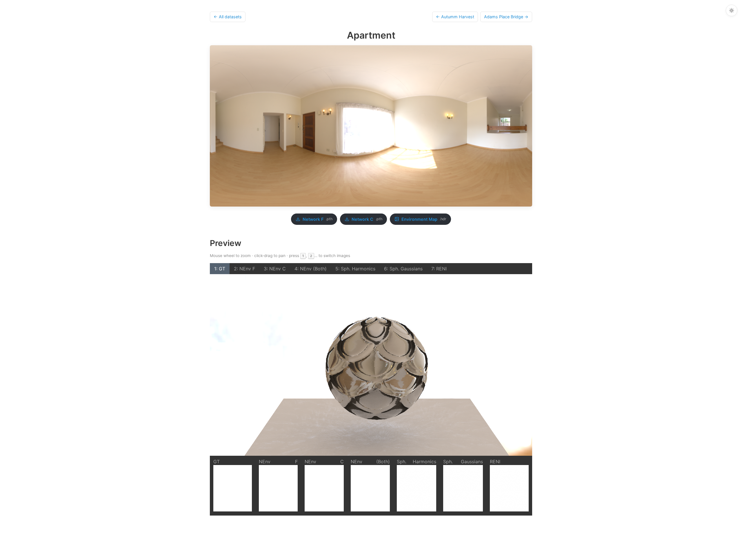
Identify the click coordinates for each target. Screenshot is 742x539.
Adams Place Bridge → (506, 16)
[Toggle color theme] (731, 10)
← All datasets (228, 16)
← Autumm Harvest (455, 16)
